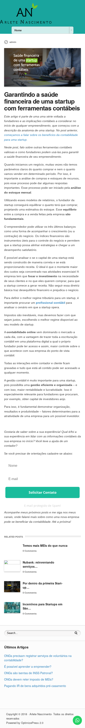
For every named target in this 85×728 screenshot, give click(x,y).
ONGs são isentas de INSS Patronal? (28, 673)
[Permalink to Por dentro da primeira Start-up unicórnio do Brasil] (12, 586)
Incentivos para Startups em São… (42, 606)
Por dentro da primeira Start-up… (43, 585)
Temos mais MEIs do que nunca (45, 545)
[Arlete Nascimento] (26, 23)
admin (12, 42)
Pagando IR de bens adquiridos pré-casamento (35, 686)
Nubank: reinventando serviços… (38, 564)
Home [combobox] (18, 30)
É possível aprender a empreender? (27, 666)
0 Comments (30, 550)
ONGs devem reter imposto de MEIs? (28, 679)
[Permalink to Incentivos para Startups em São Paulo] (12, 607)
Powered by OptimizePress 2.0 (24, 723)
